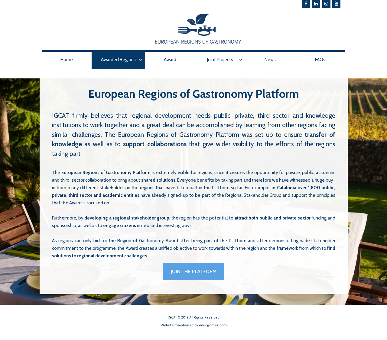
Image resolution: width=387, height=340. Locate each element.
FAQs (320, 59)
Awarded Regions (118, 59)
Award (170, 59)
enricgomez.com (213, 325)
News (270, 59)
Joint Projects (220, 59)
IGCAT (60, 115)
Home (66, 59)
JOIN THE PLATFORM (193, 271)
